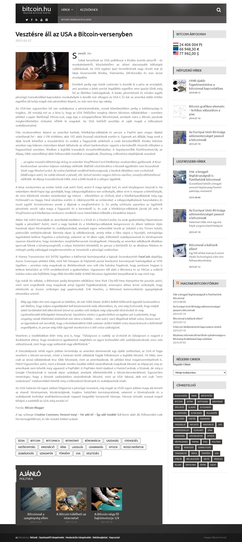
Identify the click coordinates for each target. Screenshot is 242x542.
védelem (218, 459)
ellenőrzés (181, 413)
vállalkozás (192, 459)
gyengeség (131, 440)
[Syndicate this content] (178, 283)
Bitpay (190, 402)
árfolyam (191, 465)
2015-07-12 (194, 267)
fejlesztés (211, 413)
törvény (64, 453)
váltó (206, 459)
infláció (194, 425)
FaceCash (144, 256)
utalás (178, 459)
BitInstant (72, 440)
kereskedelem (182, 430)
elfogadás (205, 407)
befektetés (206, 396)
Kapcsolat (114, 537)
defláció (179, 407)
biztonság (203, 402)
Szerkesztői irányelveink (51, 537)
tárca (194, 453)
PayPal (195, 442)
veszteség (92, 453)
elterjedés (196, 413)
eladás (192, 407)
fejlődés (179, 419)
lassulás (77, 447)
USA (78, 453)
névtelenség (181, 442)
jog (220, 425)
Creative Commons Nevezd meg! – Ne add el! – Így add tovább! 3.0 (78, 414)
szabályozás (26, 453)
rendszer (189, 447)
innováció (48, 447)
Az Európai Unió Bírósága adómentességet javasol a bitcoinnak (207, 135)
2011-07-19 (106, 522)
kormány (198, 430)
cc (17, 537)
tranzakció (181, 453)
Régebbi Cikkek (181, 364)
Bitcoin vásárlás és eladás (76, 19)
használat (180, 425)
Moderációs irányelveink (78, 537)
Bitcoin (35, 440)
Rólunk (33, 537)
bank (194, 396)
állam (178, 465)
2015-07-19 (194, 144)
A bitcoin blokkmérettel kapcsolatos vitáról (197, 326)
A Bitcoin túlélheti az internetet (71, 516)
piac (205, 442)
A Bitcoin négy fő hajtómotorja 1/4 (106, 516)
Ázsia (21, 440)
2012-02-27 (24, 40)
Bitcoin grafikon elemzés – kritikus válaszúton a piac (206, 110)
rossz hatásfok (133, 447)
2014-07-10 (194, 118)
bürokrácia (92, 440)
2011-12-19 (71, 522)
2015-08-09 (194, 197)
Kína (63, 447)
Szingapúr (46, 453)
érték (203, 465)
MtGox (113, 447)
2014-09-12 (194, 92)
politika (216, 442)
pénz (177, 447)
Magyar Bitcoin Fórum (199, 283)
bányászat (217, 402)
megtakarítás (196, 436)
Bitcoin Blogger (34, 407)
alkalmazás (181, 396)
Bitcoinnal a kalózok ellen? (188, 318)
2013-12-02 (35, 522)
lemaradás (96, 447)
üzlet (213, 465)
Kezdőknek (89, 9)
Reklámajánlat (100, 537)
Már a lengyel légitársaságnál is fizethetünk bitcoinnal (205, 175)
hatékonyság (26, 447)
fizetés (192, 419)
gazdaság (112, 440)
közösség (180, 436)
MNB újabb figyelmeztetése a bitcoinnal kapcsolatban (206, 84)
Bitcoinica (53, 440)
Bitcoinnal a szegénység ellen (36, 516)
